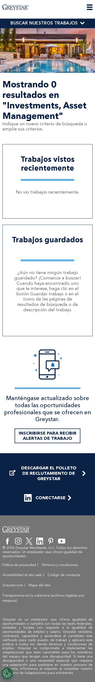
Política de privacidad (19, 565)
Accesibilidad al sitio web (22, 575)
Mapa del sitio (39, 585)
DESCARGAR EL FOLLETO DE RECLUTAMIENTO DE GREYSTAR (48, 473)
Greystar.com (12, 585)
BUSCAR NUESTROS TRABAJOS (44, 23)
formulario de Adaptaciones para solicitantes (37, 673)
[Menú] (89, 7)
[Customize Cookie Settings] (7, 673)
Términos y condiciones (59, 565)
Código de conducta (64, 575)
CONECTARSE (51, 497)
